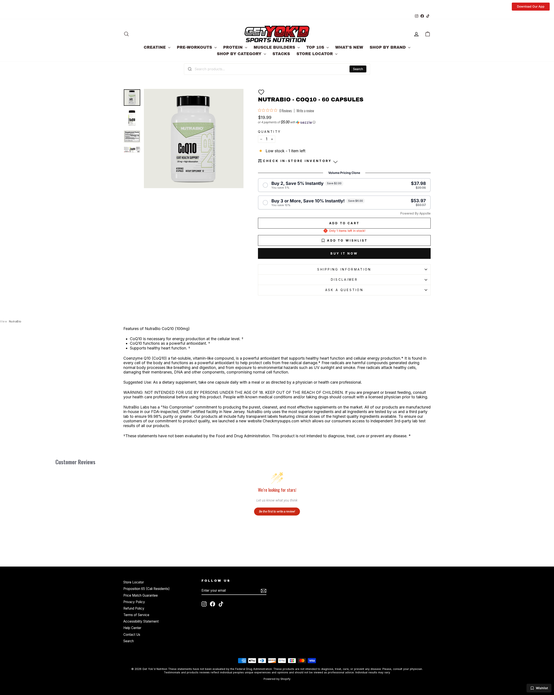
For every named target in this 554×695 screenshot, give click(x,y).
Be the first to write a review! (277, 511)
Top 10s (315, 47)
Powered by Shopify (277, 679)
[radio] (344, 185)
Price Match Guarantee (140, 595)
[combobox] (277, 69)
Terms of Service (136, 615)
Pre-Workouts (195, 47)
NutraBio (10, 321)
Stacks (281, 54)
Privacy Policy (134, 602)
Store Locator (315, 54)
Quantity (269, 131)
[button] (261, 92)
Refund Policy (133, 608)
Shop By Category (240, 54)
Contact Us (131, 635)
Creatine (155, 47)
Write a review (305, 111)
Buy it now (344, 253)
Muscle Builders (275, 47)
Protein (233, 47)
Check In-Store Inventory (297, 161)
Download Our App (530, 6)
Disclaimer (344, 279)
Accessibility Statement (141, 621)
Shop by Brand (388, 47)
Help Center (132, 628)
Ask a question (344, 290)
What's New (349, 47)
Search (358, 69)
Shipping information (344, 269)
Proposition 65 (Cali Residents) (146, 589)
